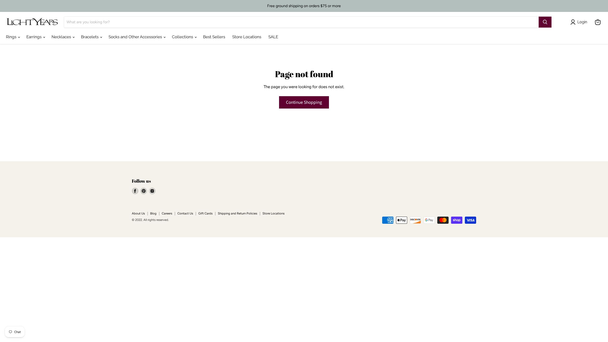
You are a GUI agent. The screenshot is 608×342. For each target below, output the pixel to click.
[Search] (545, 22)
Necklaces (62, 36)
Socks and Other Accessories (136, 36)
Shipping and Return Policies (237, 213)
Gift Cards (205, 213)
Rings (11, 36)
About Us (138, 213)
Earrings (34, 36)
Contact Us (185, 213)
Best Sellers (214, 36)
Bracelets (90, 36)
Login (582, 22)
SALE (273, 36)
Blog (153, 213)
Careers (167, 213)
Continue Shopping (304, 102)
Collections (183, 36)
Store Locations (246, 36)
